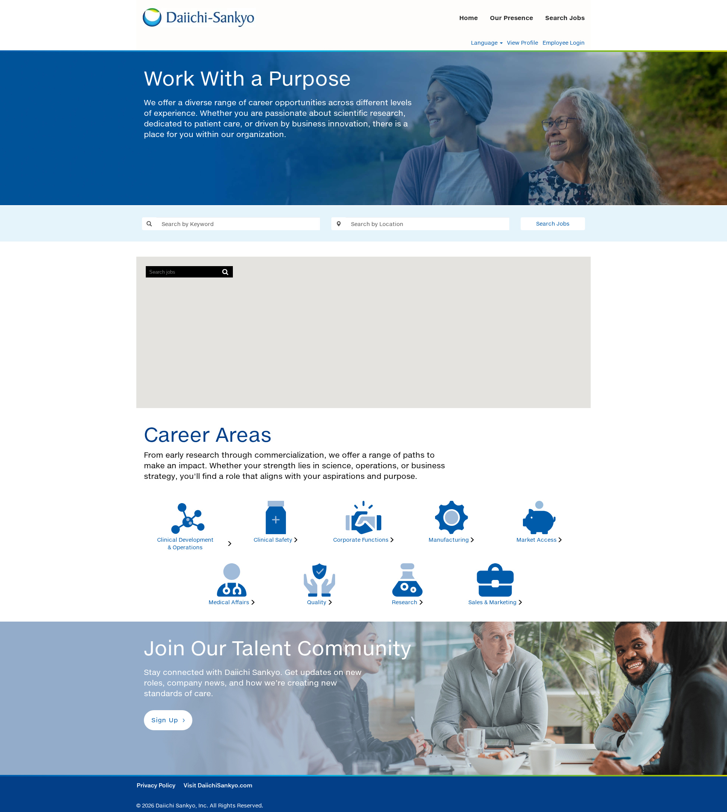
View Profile (522, 43)
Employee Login (564, 43)
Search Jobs (565, 18)
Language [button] (485, 43)
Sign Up (164, 720)
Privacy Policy (156, 785)
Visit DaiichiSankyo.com (218, 785)
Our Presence (511, 18)
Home (468, 18)
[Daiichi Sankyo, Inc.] (199, 18)
